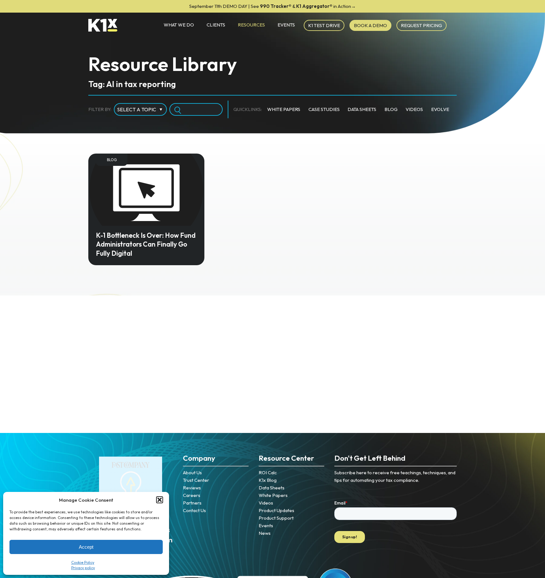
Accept (86, 547)
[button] (159, 500)
